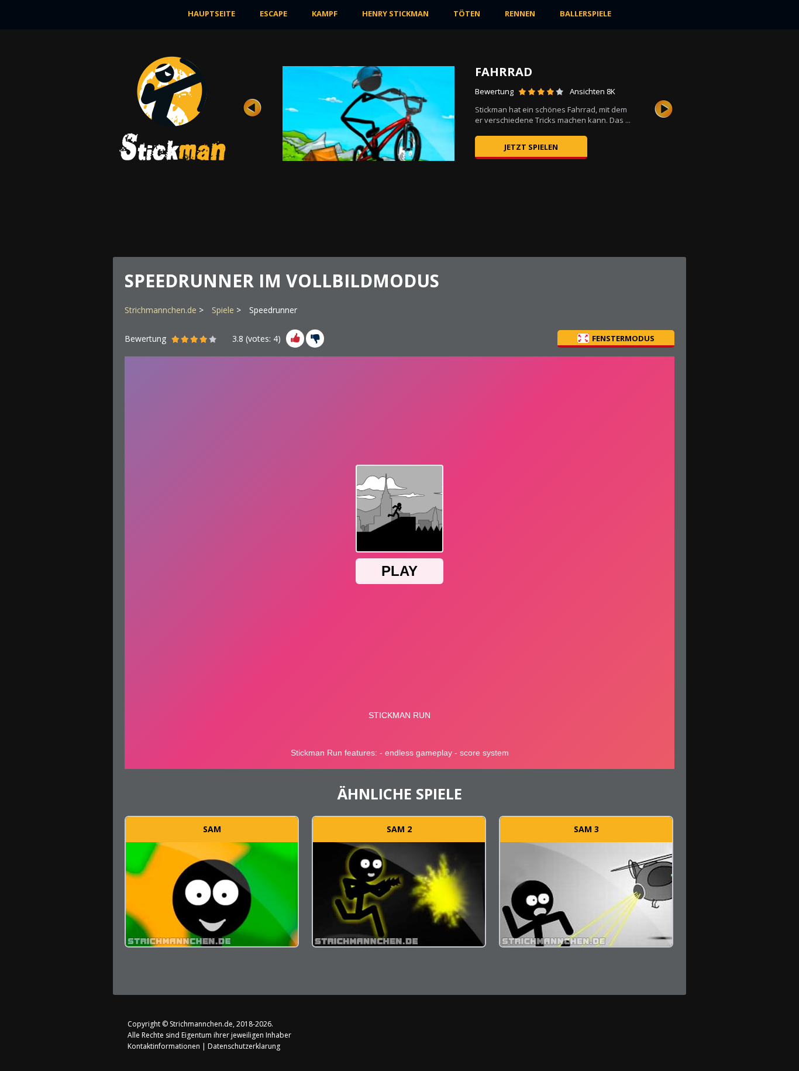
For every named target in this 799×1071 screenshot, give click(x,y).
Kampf (324, 13)
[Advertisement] (470, 213)
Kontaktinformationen (164, 1046)
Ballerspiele (585, 13)
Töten (466, 13)
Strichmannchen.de (161, 309)
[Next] (663, 108)
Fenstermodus (623, 338)
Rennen (520, 13)
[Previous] (252, 108)
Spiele (223, 309)
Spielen (212, 892)
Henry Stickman (395, 13)
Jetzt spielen (531, 147)
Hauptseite (211, 13)
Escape (273, 13)
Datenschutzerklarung (244, 1046)
